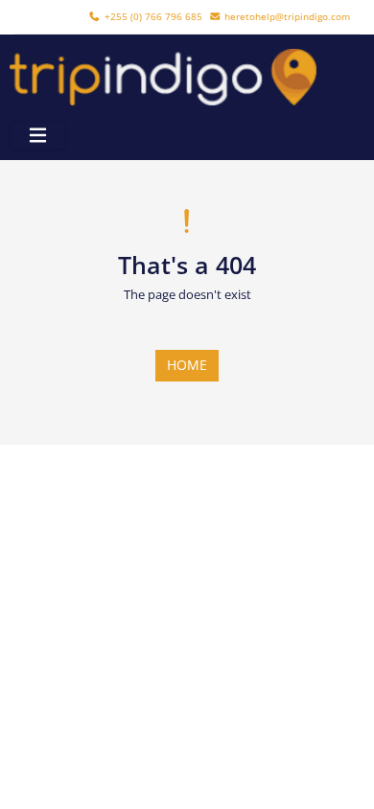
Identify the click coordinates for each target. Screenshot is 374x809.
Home (187, 365)
